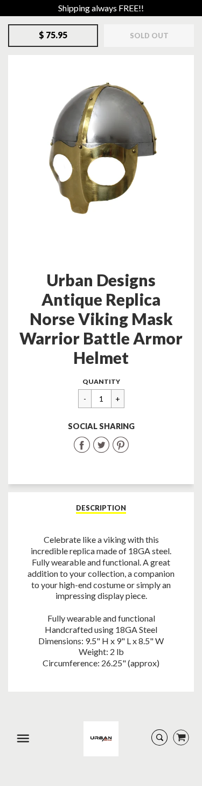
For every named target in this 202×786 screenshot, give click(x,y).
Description (101, 508)
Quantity (101, 381)
